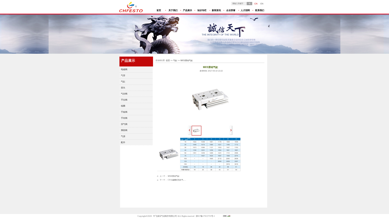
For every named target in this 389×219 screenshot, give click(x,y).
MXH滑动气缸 (169, 176)
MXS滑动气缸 (187, 60)
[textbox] (239, 3)
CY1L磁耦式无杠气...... (173, 180)
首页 (168, 60)
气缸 (175, 60)
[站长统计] (226, 216)
